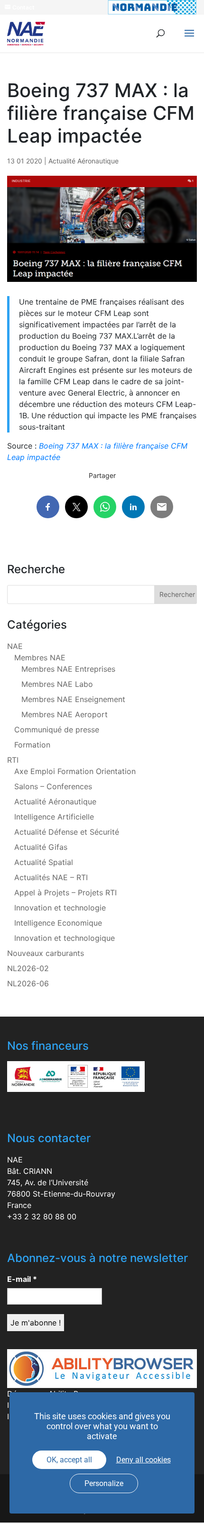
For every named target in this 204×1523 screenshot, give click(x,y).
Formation (32, 744)
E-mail (22, 1279)
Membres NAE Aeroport (64, 714)
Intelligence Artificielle (54, 816)
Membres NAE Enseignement (73, 699)
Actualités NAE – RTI (51, 877)
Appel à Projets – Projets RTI (65, 892)
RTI (13, 760)
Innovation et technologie (60, 907)
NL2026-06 (28, 983)
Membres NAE (39, 657)
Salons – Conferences (53, 786)
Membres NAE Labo (57, 684)
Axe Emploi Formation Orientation (75, 771)
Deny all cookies (143, 1459)
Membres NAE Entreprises (68, 669)
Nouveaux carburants (45, 953)
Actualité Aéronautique (83, 161)
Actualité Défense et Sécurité (66, 832)
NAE (15, 646)
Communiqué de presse (56, 729)
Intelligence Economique (58, 923)
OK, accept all (69, 1459)
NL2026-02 (28, 968)
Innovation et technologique (64, 938)
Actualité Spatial (43, 862)
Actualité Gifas (40, 847)
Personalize (103, 1483)
